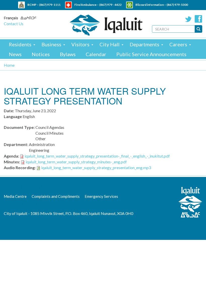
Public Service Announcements (151, 54)
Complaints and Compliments (56, 196)
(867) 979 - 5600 (113, 11)
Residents (20, 44)
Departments (144, 44)
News (15, 54)
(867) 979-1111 (50, 5)
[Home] (106, 25)
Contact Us (13, 23)
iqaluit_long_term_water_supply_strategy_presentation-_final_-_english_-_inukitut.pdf (97, 156)
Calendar (96, 54)
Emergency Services (101, 196)
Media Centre (15, 196)
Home (9, 65)
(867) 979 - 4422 (110, 5)
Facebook (198, 19)
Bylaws (68, 54)
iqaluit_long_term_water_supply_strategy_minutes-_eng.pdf (76, 161)
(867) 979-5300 (177, 5)
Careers (178, 44)
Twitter (188, 19)
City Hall (109, 44)
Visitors (80, 44)
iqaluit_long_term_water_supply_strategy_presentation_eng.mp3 (96, 167)
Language (13, 116)
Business (51, 44)
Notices (41, 54)
